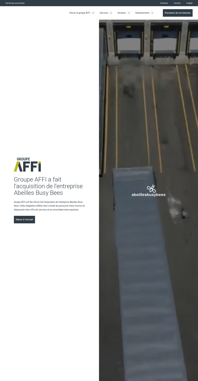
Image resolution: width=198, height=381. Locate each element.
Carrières (164, 3)
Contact (177, 3)
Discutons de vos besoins (178, 13)
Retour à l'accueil (24, 219)
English (190, 3)
